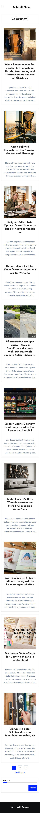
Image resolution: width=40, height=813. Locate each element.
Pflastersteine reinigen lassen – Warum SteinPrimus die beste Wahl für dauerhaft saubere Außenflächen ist (20, 348)
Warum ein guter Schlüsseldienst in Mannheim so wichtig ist (20, 732)
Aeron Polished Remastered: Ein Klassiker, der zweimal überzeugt (20, 150)
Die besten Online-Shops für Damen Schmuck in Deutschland (20, 656)
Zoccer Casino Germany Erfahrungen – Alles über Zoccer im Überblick (20, 427)
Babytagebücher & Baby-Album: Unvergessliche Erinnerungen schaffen (20, 581)
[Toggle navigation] (2, 6)
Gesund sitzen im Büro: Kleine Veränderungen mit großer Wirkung (20, 269)
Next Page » (20, 772)
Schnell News (21, 7)
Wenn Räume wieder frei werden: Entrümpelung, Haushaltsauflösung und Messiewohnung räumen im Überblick (20, 71)
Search (6, 780)
